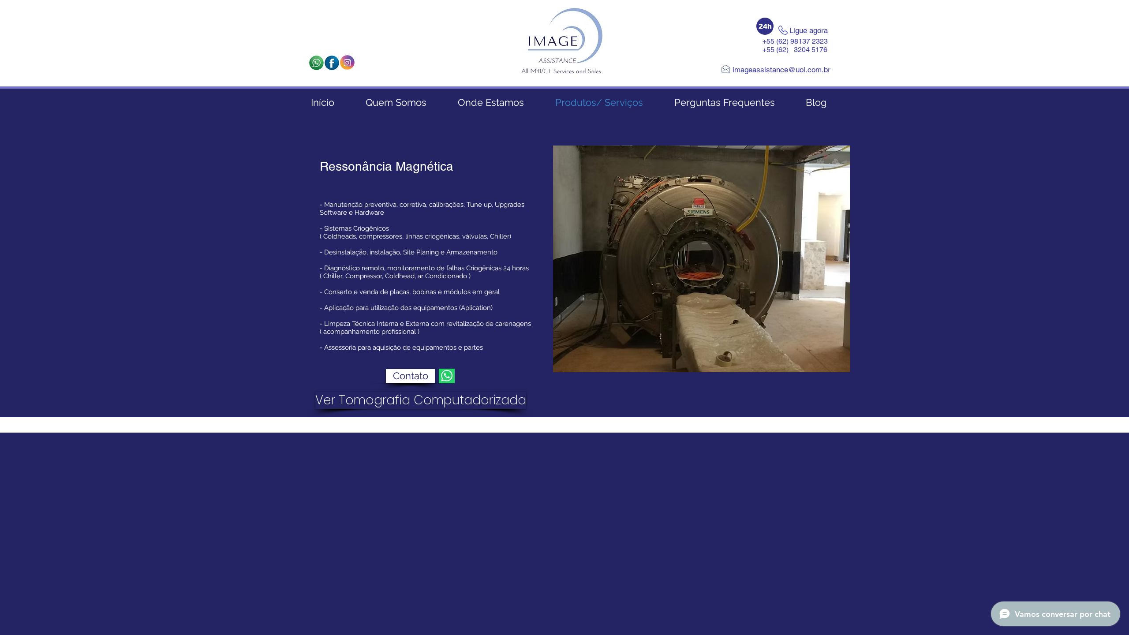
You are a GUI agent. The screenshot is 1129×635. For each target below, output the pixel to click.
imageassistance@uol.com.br (781, 69)
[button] (765, 26)
